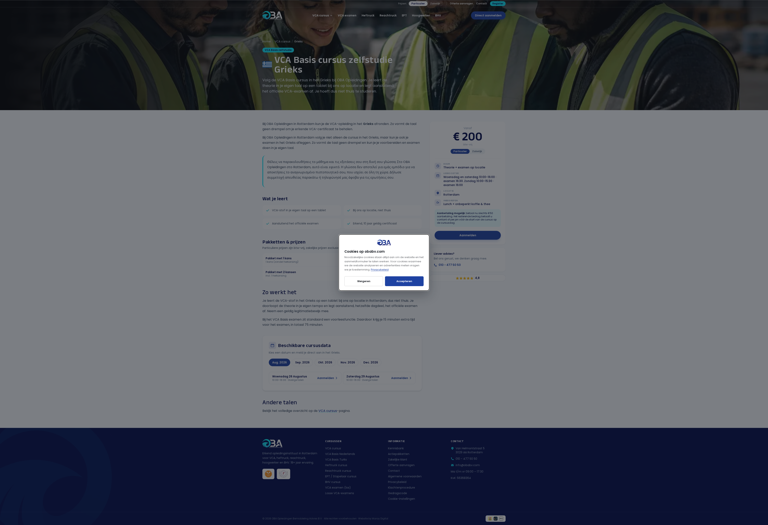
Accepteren (404, 281)
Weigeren (363, 281)
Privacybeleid (380, 270)
